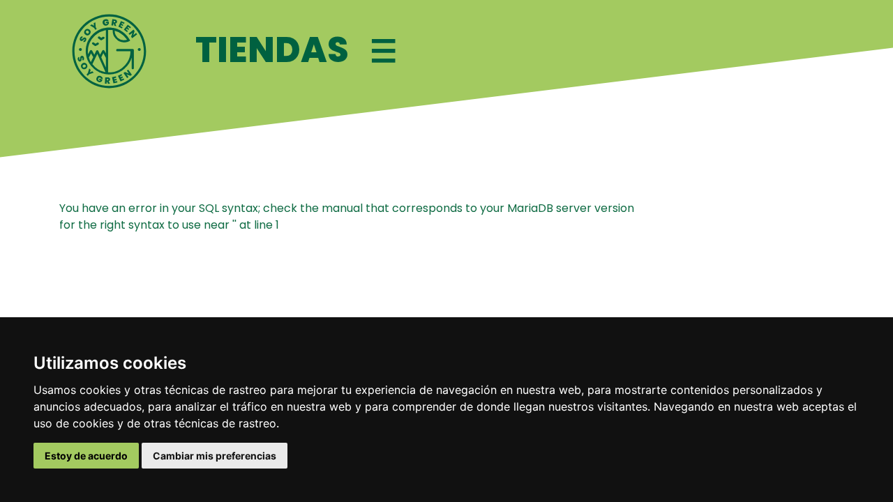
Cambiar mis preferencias (214, 456)
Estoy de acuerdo (86, 456)
